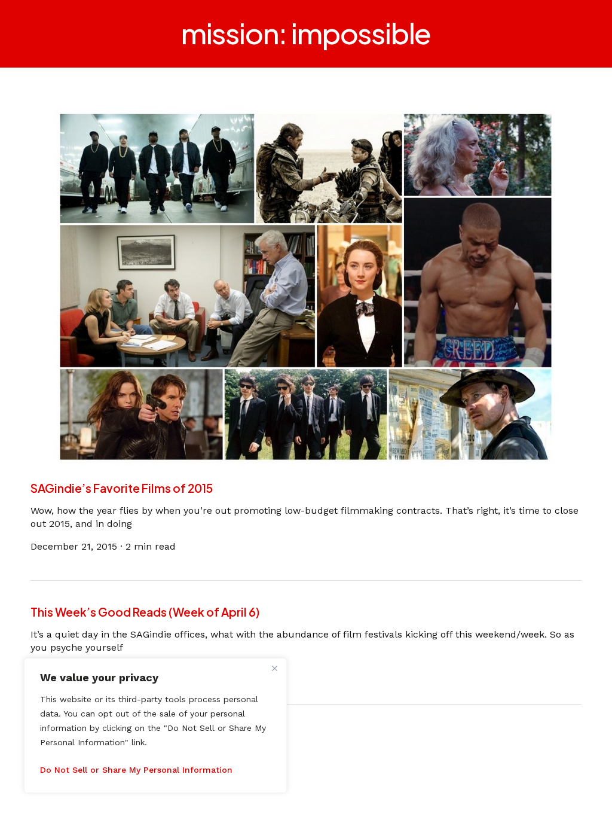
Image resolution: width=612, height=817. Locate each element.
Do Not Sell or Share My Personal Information (136, 770)
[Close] (274, 668)
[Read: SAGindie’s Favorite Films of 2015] (306, 285)
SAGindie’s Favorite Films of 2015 (121, 488)
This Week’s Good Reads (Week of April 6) (144, 612)
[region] (155, 725)
